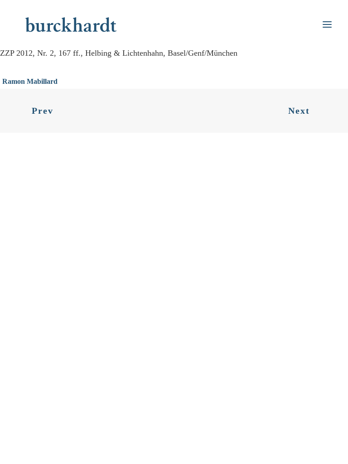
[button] (327, 24)
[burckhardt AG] (71, 24)
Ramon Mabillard (30, 81)
